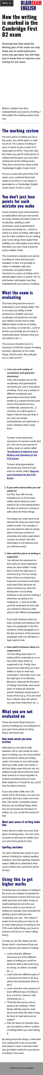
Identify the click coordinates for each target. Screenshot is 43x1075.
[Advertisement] (21, 85)
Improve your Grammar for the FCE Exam (23, 474)
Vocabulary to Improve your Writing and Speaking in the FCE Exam (22, 455)
